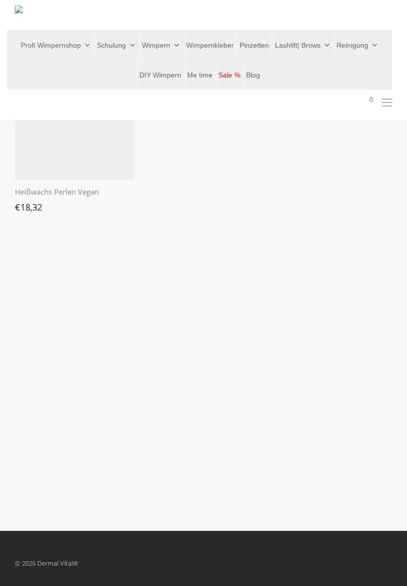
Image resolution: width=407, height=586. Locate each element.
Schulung (111, 45)
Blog (253, 75)
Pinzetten (254, 45)
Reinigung (352, 45)
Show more (27, 204)
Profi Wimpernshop (51, 45)
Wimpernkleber (210, 45)
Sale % (229, 75)
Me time (199, 75)
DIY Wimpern (160, 75)
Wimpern (156, 45)
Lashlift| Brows (298, 45)
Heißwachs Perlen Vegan (57, 192)
